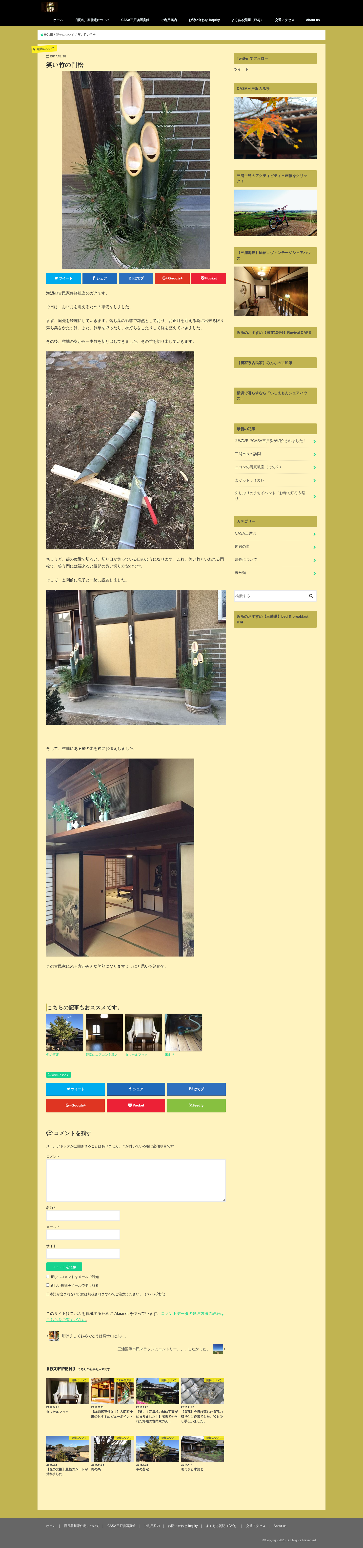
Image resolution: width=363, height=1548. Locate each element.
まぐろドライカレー (251, 480)
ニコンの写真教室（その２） (259, 467)
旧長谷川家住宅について (92, 20)
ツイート (241, 69)
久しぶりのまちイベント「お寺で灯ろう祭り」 (270, 495)
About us (313, 20)
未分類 (240, 573)
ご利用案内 (169, 20)
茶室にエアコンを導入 (102, 1055)
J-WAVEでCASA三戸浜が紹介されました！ (271, 441)
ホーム (58, 20)
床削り (169, 1055)
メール (52, 1227)
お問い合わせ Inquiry (204, 20)
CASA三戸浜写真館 (135, 20)
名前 (50, 1208)
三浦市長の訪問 (248, 454)
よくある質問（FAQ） (247, 20)
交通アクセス (284, 20)
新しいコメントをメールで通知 (74, 1277)
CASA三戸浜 (245, 533)
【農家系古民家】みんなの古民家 (264, 363)
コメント (53, 1156)
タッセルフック (136, 1055)
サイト (51, 1246)
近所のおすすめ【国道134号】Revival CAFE (274, 333)
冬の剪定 (52, 1055)
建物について (60, 1075)
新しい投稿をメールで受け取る (74, 1285)
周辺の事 (242, 546)
